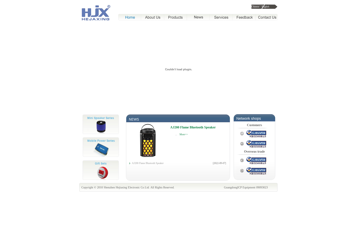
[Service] (220, 17)
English (265, 6)
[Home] (129, 17)
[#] (100, 136)
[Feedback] (244, 17)
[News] (198, 17)
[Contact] (267, 17)
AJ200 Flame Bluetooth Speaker (193, 127)
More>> (184, 134)
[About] (152, 17)
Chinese (255, 6)
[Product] (175, 17)
